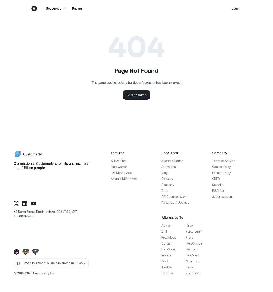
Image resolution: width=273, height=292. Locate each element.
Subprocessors (222, 196)
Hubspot (191, 249)
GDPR (216, 178)
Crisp (189, 225)
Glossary (167, 178)
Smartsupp (193, 261)
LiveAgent (192, 255)
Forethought (194, 231)
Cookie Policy (221, 167)
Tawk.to (166, 267)
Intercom (167, 255)
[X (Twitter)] (16, 203)
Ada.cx (166, 225)
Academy (167, 184)
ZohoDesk (193, 273)
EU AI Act (218, 190)
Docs (164, 190)
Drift (164, 231)
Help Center (119, 167)
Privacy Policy (221, 173)
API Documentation (173, 196)
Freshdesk (168, 237)
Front (189, 237)
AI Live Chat (118, 161)
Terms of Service (223, 161)
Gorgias (166, 243)
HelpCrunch (194, 243)
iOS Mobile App (121, 173)
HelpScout (168, 249)
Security (217, 184)
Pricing (77, 8)
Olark (164, 261)
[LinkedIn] (24, 203)
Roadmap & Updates (175, 202)
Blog (164, 173)
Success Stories (172, 161)
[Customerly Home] (34, 8)
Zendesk (167, 273)
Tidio (189, 267)
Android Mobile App (124, 178)
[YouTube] (33, 203)
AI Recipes (168, 167)
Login (236, 8)
